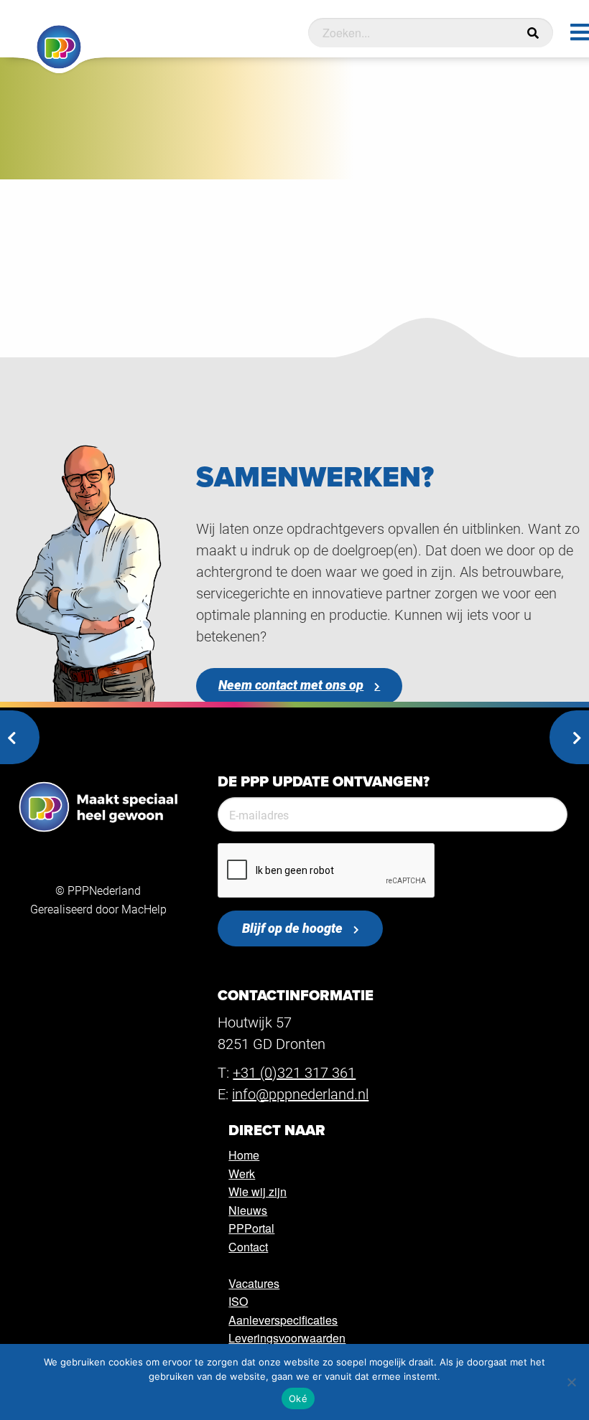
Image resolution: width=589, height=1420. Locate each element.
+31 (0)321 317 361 (294, 1072)
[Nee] (571, 1382)
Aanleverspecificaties (283, 1320)
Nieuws (247, 1210)
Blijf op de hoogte (292, 928)
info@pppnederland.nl (300, 1093)
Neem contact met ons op (290, 684)
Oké (298, 1398)
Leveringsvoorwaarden (286, 1338)
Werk (241, 1173)
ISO (238, 1301)
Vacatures (253, 1283)
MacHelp (144, 908)
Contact (248, 1246)
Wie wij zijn (257, 1191)
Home (243, 1155)
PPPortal (251, 1228)
